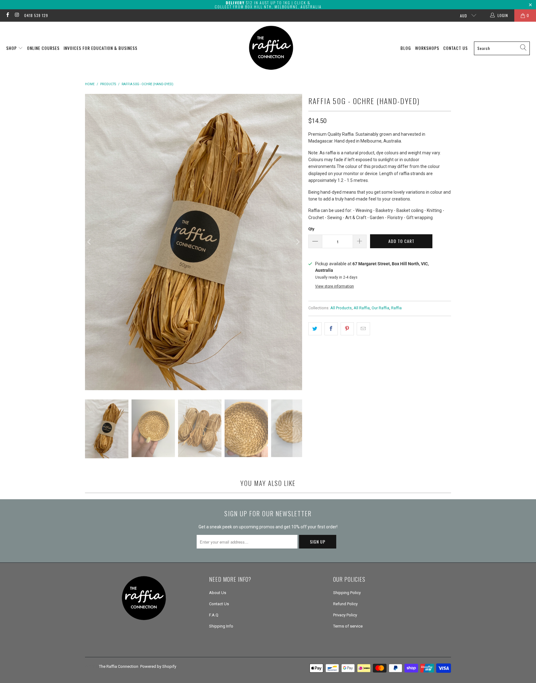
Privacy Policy (345, 615)
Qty (311, 229)
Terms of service (348, 626)
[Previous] (90, 242)
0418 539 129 (36, 15)
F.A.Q (213, 615)
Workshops (427, 48)
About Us (217, 592)
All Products (341, 308)
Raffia (396, 308)
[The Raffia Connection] (271, 48)
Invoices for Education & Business (100, 48)
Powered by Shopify (158, 666)
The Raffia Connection (118, 666)
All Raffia (362, 308)
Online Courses (43, 48)
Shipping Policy (347, 592)
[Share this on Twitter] (315, 328)
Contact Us (455, 48)
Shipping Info (221, 626)
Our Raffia (380, 308)
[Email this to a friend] (363, 328)
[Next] (297, 242)
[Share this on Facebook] (331, 328)
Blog (405, 48)
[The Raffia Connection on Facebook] (7, 15)
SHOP (12, 48)
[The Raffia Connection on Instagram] (16, 15)
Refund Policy (345, 603)
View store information (334, 286)
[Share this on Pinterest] (347, 328)
